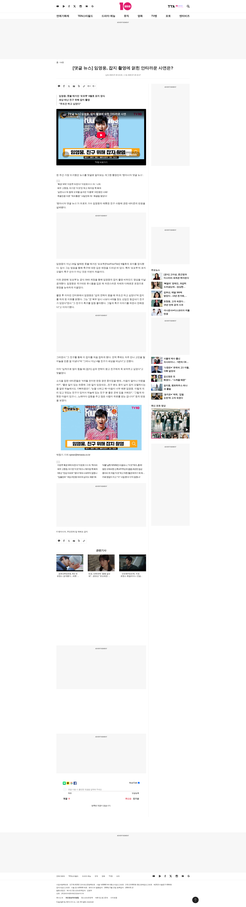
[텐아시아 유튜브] (58, 6)
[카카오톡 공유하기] (58, 86)
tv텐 (62, 62)
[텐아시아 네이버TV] (64, 6)
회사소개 (59, 898)
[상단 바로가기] (195, 900)
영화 (140, 15)
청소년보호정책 (87, 898)
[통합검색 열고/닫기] (188, 6)
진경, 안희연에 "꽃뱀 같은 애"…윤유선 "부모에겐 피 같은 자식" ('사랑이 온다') (99, 576)
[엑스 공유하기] (68, 86)
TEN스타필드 (85, 15)
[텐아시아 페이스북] (69, 6)
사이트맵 (113, 898)
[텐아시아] (125, 6)
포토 (168, 15)
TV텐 (154, 15)
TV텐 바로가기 (101, 162)
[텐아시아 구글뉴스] (92, 6)
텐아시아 (69, 902)
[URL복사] (83, 86)
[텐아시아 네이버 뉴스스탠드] (87, 6)
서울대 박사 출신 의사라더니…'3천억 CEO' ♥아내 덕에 (176, 362)
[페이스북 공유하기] (63, 86)
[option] (170, 420)
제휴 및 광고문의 (101, 898)
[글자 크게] (88, 86)
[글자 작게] (93, 86)
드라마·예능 (108, 15)
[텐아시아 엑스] (74, 6)
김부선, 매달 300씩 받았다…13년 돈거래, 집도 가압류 (174, 296)
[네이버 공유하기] (73, 86)
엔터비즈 (184, 15)
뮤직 (126, 15)
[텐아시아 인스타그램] (81, 6)
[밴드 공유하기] (78, 86)
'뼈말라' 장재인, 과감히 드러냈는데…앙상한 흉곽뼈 (175, 287)
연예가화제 (62, 15)
